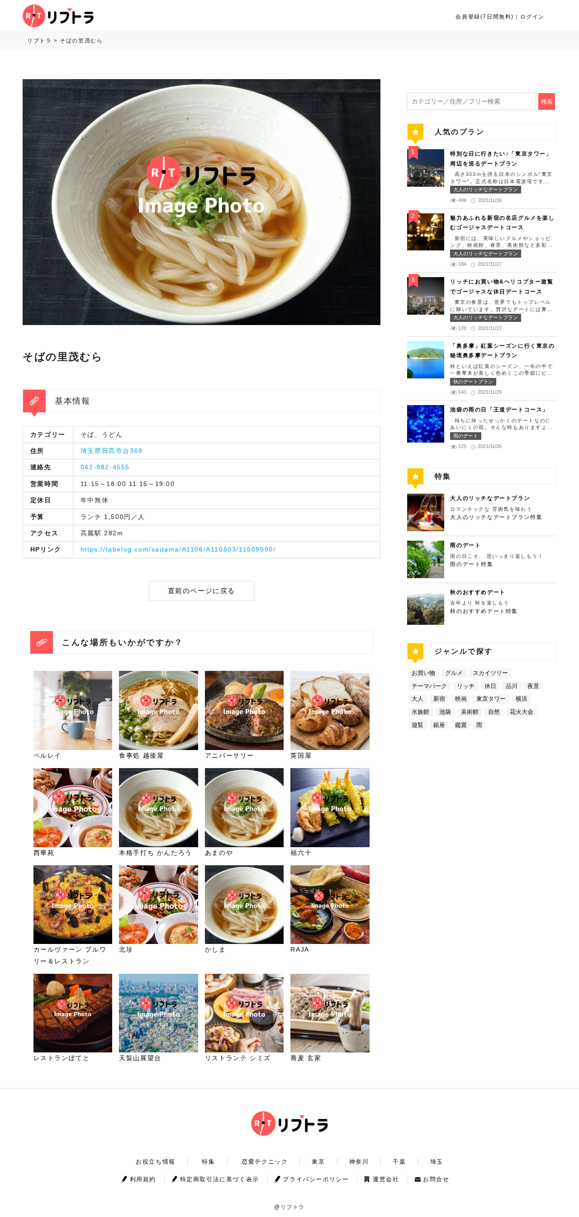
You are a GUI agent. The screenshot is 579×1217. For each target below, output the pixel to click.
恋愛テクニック (265, 1161)
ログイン (532, 17)
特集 (208, 1161)
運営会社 (386, 1179)
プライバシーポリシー (316, 1179)
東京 (318, 1161)
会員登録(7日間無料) (485, 17)
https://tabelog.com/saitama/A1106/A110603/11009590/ (178, 549)
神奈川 (359, 1161)
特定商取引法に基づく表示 (219, 1179)
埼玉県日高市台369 (112, 450)
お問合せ (436, 1179)
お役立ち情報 (156, 1161)
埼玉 (436, 1161)
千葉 (399, 1161)
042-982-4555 (105, 467)
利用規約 (143, 1179)
